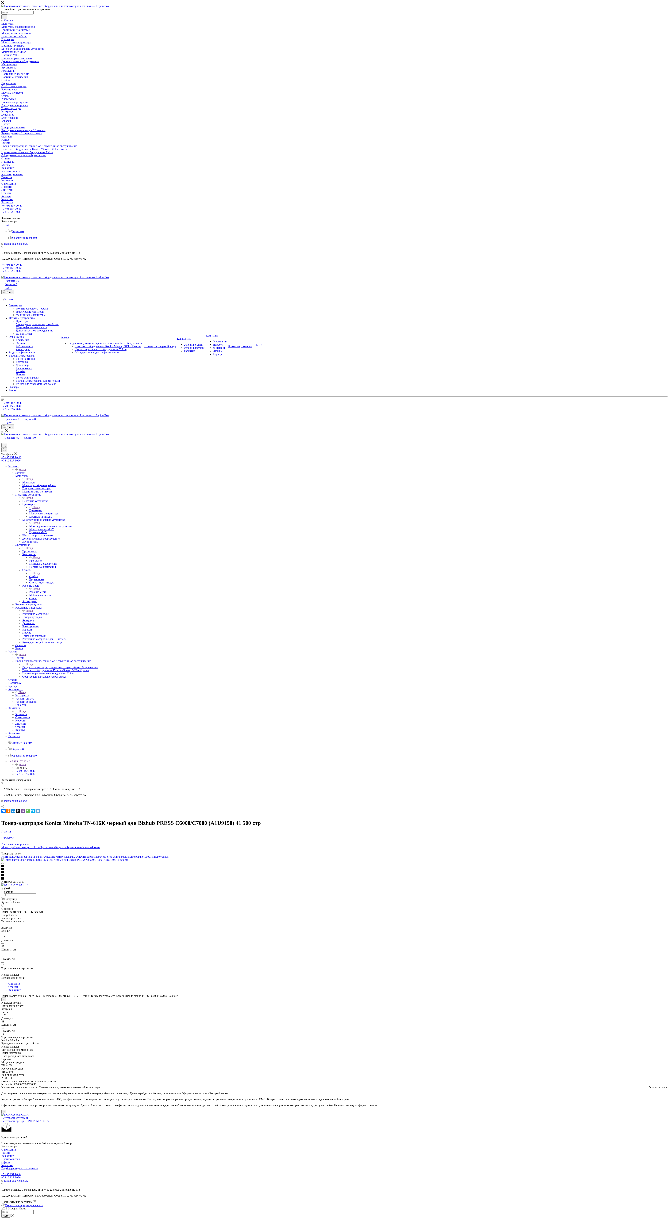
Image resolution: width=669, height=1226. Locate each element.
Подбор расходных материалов (19, 1168)
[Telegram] (38, 811)
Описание (14, 983)
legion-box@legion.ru (16, 243)
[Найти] (4, 16)
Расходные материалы (35, 613)
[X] (18, 811)
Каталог (20, 472)
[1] (334, 866)
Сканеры (86, 847)
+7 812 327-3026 (11, 1177)
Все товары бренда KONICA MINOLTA (25, 1121)
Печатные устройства (35, 500)
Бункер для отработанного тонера (148, 856)
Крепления (35, 560)
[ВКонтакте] (3, 811)
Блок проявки (34, 856)
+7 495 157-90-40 (12, 205)
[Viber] (23, 811)
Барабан (91, 856)
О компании (8, 1149)
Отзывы (13, 986)
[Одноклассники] (8, 811)
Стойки (33, 576)
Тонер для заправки (116, 856)
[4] (334, 875)
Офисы (5, 1162)
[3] (334, 872)
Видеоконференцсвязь (68, 847)
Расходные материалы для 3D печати (65, 856)
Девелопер (19, 856)
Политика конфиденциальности (24, 1205)
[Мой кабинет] (3, 441)
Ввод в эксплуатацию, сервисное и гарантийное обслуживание (60, 667)
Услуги (19, 657)
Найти (6, 1215)
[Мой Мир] (13, 811)
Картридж (7, 856)
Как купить (22, 695)
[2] (334, 869)
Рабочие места (37, 591)
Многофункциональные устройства (50, 526)
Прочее (100, 856)
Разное (96, 847)
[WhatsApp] (28, 811)
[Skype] (33, 811)
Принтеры (35, 510)
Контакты (7, 1165)
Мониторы (28, 482)
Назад (22, 469)
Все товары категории (14, 1117)
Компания (21, 714)
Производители (10, 1159)
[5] (334, 878)
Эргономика (29, 551)
